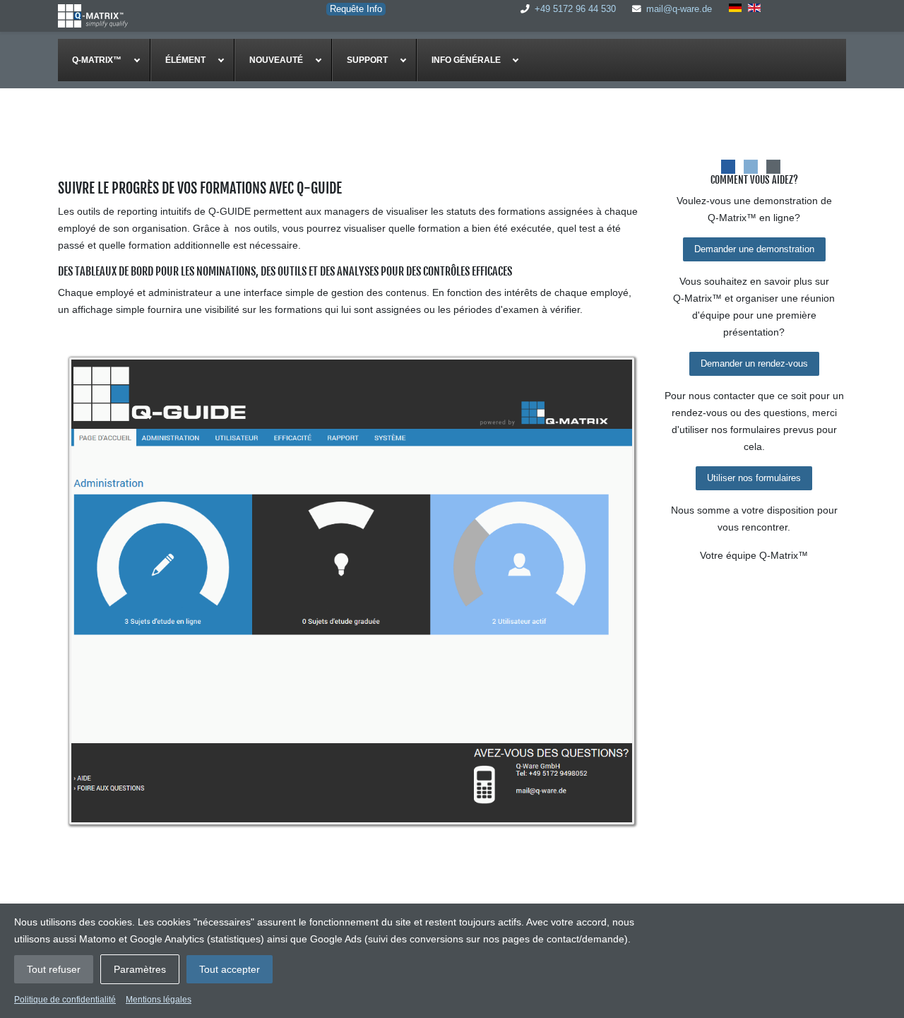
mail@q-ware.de (679, 9)
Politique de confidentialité (65, 1000)
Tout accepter (229, 969)
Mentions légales (158, 1000)
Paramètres (140, 969)
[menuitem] (104, 60)
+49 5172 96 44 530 (575, 9)
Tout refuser (54, 969)
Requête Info (356, 9)
